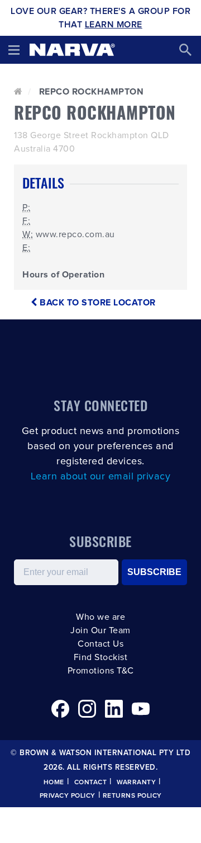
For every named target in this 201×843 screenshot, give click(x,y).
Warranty (136, 782)
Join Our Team (100, 630)
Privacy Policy (67, 796)
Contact (90, 782)
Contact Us (100, 643)
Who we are (100, 617)
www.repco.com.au (75, 234)
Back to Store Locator (96, 302)
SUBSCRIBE (154, 572)
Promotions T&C (101, 670)
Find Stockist (101, 657)
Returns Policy (132, 796)
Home (54, 782)
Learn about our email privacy (101, 477)
